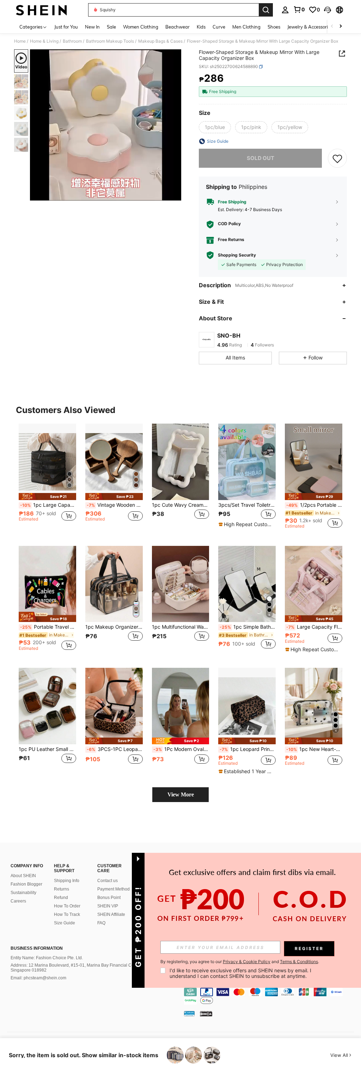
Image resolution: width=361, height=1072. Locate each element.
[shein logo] (41, 10)
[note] (47, 496)
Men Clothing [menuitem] (246, 27)
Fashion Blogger (26, 884)
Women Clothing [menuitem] (140, 27)
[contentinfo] (270, 996)
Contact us (107, 880)
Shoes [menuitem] (274, 27)
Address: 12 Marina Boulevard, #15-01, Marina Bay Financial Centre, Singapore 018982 (76, 968)
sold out (260, 158)
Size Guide (64, 922)
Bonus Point (109, 897)
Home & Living (44, 41)
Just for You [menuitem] (66, 27)
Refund (61, 897)
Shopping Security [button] (237, 255)
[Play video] (105, 125)
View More (180, 794)
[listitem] (47, 479)
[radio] (215, 127)
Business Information (37, 948)
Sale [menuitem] (111, 27)
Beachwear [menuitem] (177, 27)
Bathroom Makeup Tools (110, 41)
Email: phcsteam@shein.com (38, 977)
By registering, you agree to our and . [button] (239, 961)
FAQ (101, 922)
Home (20, 41)
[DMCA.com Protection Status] (206, 1013)
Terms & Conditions (299, 961)
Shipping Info (66, 880)
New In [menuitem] (92, 27)
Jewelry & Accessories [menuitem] (309, 27)
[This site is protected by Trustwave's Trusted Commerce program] (189, 1013)
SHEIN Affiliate (111, 914)
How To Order (67, 906)
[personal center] (285, 10)
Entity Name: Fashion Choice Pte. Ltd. (47, 957)
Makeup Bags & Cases (160, 41)
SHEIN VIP (107, 906)
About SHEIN (23, 875)
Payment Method (113, 889)
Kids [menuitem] (201, 27)
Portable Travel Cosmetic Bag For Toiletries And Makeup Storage (48, 627)
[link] (299, 9)
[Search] (266, 10)
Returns (61, 889)
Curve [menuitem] (219, 27)
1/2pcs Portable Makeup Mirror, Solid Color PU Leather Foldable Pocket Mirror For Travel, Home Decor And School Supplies (314, 505)
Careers (18, 901)
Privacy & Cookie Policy (246, 961)
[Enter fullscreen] (175, 195)
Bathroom (72, 41)
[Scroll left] (332, 26)
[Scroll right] (340, 26)
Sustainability (23, 892)
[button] (327, 10)
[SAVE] (337, 158)
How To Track (67, 914)
